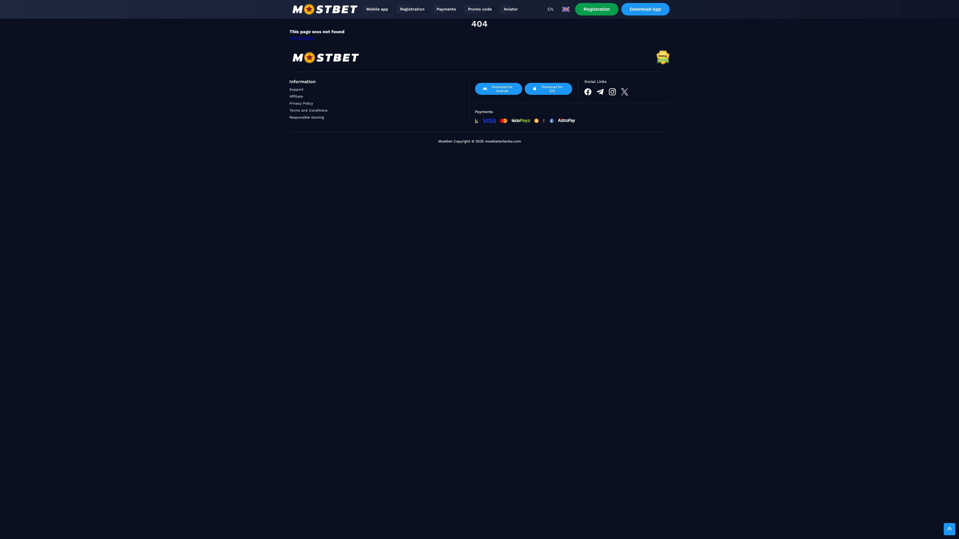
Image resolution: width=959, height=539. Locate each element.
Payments (446, 9)
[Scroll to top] (949, 529)
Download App (645, 9)
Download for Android (501, 89)
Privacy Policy (301, 103)
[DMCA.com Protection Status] (663, 58)
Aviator (511, 9)
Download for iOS (551, 89)
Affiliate (296, 96)
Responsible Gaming (306, 117)
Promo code (480, 9)
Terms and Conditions (308, 110)
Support (296, 89)
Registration (412, 9)
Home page (301, 37)
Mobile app (377, 9)
